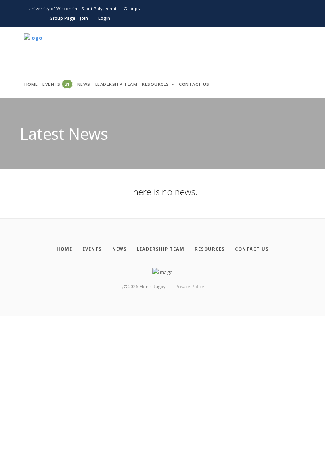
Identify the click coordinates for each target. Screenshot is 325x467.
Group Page (62, 18)
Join (84, 18)
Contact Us (194, 84)
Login (104, 18)
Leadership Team (116, 84)
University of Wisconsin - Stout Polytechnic (74, 8)
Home (31, 84)
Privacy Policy (189, 286)
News (83, 84)
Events (56, 84)
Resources (155, 84)
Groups (132, 8)
